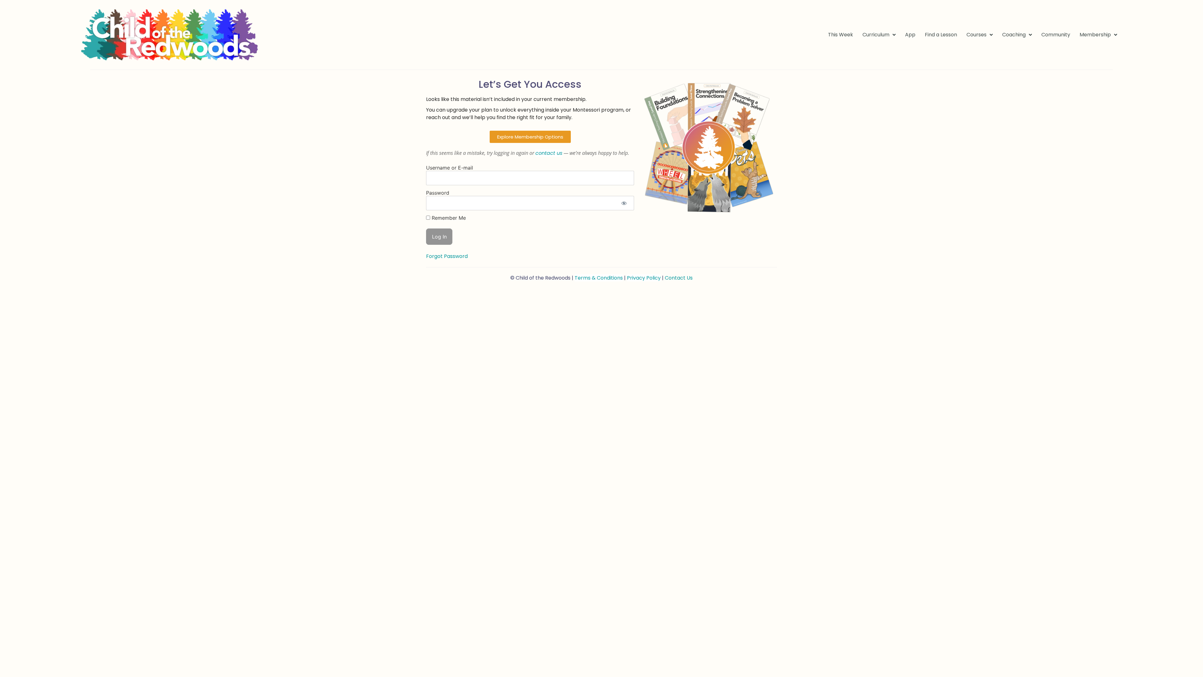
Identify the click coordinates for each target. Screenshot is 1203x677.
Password (437, 193)
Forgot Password (447, 256)
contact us (548, 153)
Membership (1095, 34)
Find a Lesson (941, 34)
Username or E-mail (449, 168)
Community (1055, 34)
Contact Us (679, 277)
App (910, 34)
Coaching (1014, 34)
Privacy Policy (644, 277)
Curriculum (875, 34)
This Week (840, 34)
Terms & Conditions (599, 277)
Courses (976, 34)
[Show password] (624, 203)
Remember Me (448, 217)
